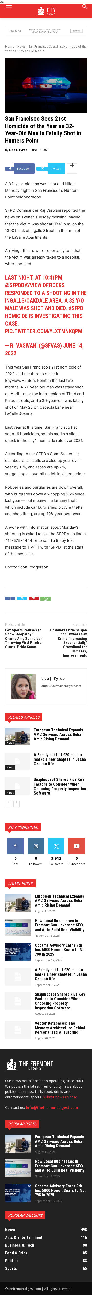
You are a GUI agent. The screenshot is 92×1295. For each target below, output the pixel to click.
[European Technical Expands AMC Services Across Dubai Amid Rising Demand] (17, 736)
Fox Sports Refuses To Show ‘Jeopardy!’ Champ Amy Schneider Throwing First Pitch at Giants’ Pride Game (24, 638)
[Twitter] (22, 602)
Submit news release (60, 1097)
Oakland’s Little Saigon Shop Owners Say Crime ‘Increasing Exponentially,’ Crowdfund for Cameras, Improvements (68, 643)
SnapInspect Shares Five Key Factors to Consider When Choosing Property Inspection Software (60, 786)
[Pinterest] (34, 602)
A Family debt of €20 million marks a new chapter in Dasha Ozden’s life (60, 759)
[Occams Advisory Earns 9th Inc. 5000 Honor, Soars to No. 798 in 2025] (18, 952)
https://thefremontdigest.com (61, 686)
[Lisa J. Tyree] (23, 686)
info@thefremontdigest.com (52, 1107)
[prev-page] (8, 804)
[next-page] (16, 804)
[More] (72, 168)
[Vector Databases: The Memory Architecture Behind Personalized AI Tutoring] (18, 1030)
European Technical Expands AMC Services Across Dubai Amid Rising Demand (58, 734)
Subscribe (77, 840)
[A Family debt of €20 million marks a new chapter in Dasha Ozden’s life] (17, 761)
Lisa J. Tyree (18, 150)
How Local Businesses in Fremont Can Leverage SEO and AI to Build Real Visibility (59, 925)
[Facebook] (10, 602)
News (21, 46)
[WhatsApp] (45, 602)
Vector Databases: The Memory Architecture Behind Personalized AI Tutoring (60, 1028)
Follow (36, 840)
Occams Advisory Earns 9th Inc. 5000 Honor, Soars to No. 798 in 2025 (60, 950)
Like (15, 840)
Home (9, 46)
